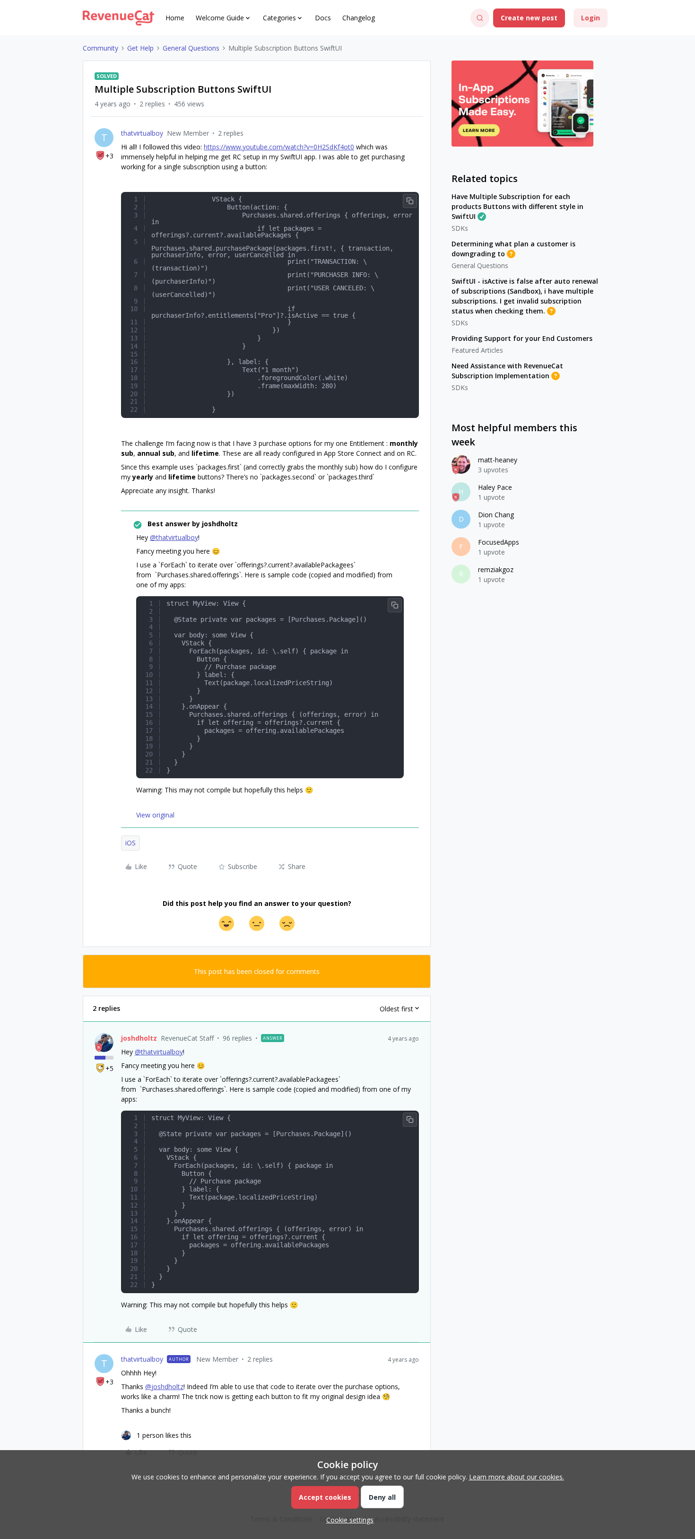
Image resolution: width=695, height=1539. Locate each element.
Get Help (140, 47)
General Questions (191, 47)
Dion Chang (496, 514)
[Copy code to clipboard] (410, 201)
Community (100, 47)
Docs (323, 17)
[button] (529, 18)
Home (174, 17)
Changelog (358, 17)
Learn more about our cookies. (516, 1476)
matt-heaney (497, 459)
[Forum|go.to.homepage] (118, 18)
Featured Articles (477, 350)
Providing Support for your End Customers (522, 338)
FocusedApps (498, 542)
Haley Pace (495, 487)
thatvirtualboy (142, 133)
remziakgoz (495, 569)
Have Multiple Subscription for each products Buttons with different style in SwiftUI (517, 206)
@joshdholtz (164, 1386)
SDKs (460, 228)
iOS (130, 842)
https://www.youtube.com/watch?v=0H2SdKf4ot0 (279, 146)
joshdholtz (139, 1038)
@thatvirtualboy (174, 537)
